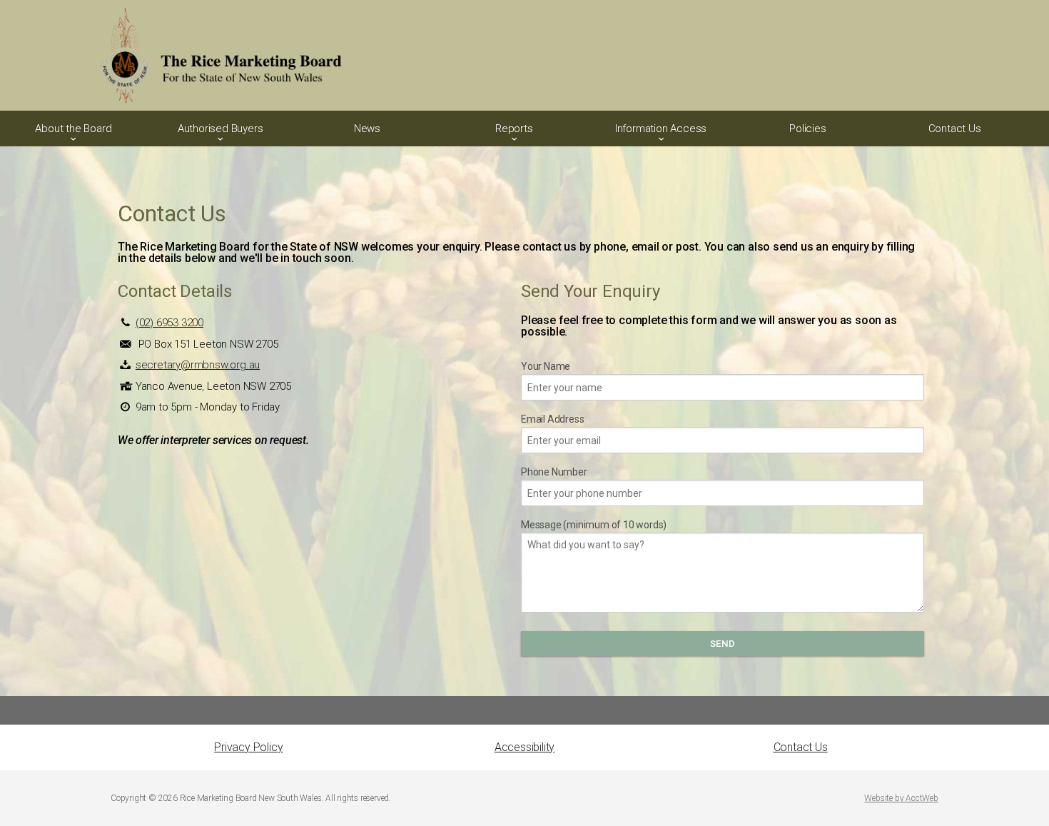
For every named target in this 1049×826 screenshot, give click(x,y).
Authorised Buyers (220, 128)
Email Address (552, 419)
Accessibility (524, 747)
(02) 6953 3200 (169, 322)
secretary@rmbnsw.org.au (198, 364)
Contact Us (954, 128)
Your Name (545, 366)
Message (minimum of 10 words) (594, 524)
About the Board (73, 128)
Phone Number (554, 472)
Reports (514, 128)
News (367, 128)
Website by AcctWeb (901, 798)
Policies (807, 128)
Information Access (660, 128)
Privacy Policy (248, 747)
